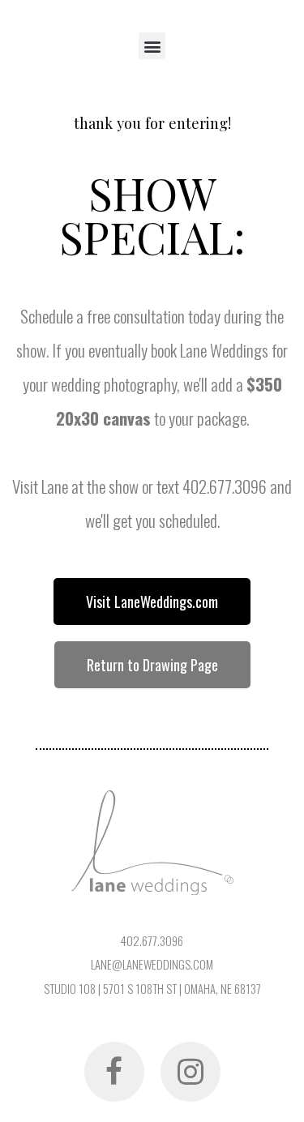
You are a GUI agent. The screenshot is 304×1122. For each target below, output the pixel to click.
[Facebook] (114, 1072)
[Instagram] (191, 1072)
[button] (152, 45)
